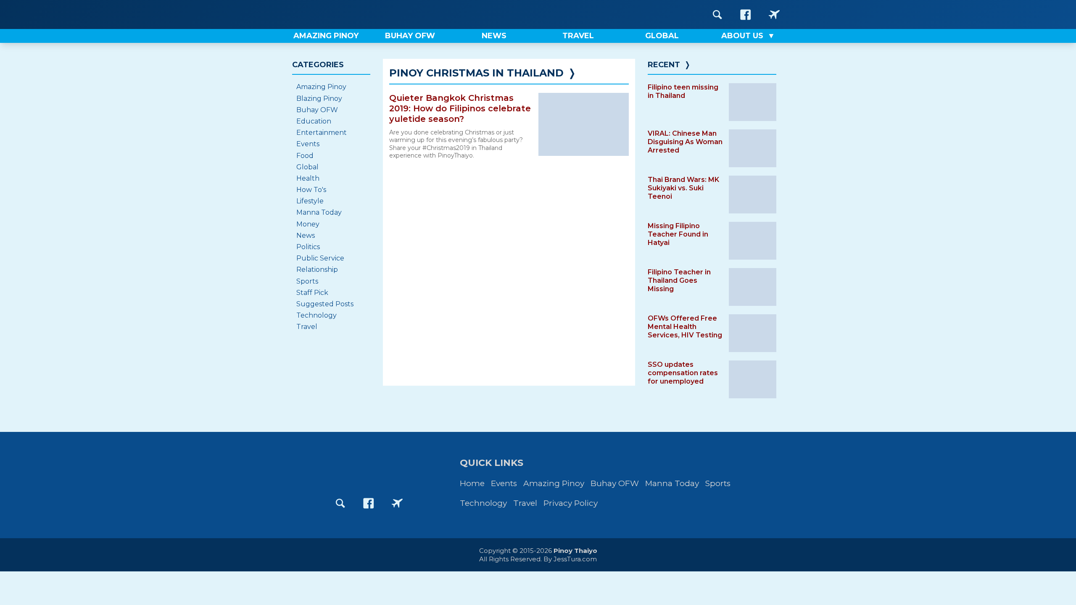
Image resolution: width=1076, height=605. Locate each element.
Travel (306, 327)
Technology (316, 315)
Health (307, 178)
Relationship (317, 270)
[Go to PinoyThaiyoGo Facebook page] (774, 14)
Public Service (320, 258)
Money (307, 224)
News (305, 235)
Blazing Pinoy (319, 99)
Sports (307, 281)
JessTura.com (575, 559)
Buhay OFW (317, 110)
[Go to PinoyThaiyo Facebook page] (745, 14)
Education (313, 121)
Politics (308, 247)
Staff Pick (312, 293)
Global (307, 167)
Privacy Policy (570, 503)
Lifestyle (310, 201)
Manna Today (319, 212)
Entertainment (321, 133)
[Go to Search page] (717, 14)
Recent (664, 64)
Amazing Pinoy (321, 87)
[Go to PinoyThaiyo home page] (344, 14)
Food (305, 156)
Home (472, 483)
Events (307, 144)
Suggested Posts (324, 304)
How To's (311, 190)
